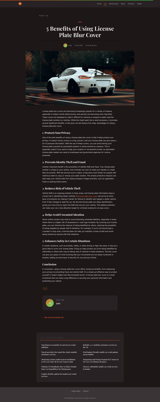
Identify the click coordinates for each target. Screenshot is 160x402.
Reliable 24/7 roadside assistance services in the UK (100, 346)
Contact (85, 391)
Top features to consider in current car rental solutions (58, 346)
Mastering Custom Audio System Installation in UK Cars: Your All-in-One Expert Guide (58, 360)
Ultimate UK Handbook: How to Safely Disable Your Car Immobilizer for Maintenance (59, 368)
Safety (139, 4)
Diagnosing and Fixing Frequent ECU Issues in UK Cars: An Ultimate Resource (101, 360)
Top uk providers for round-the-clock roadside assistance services (59, 353)
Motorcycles (113, 4)
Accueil (41, 15)
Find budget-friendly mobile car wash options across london (100, 353)
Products (131, 4)
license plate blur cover (87, 196)
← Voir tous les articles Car (53, 317)
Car (105, 4)
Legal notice (76, 391)
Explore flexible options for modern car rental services (58, 375)
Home (99, 4)
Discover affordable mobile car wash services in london (100, 368)
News (123, 4)
